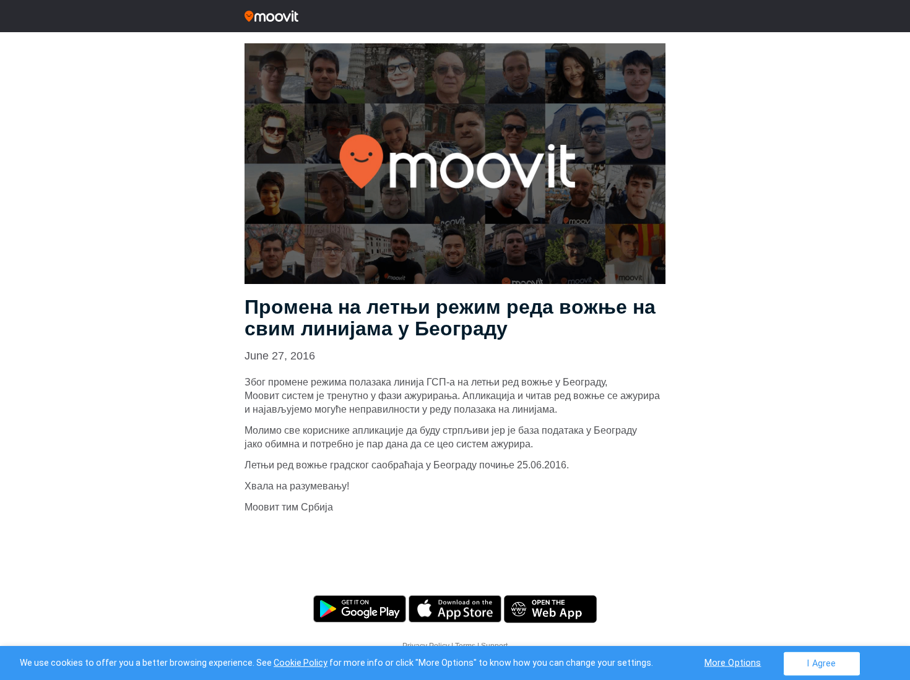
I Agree (821, 663)
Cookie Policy (300, 663)
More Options (732, 662)
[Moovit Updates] (455, 16)
